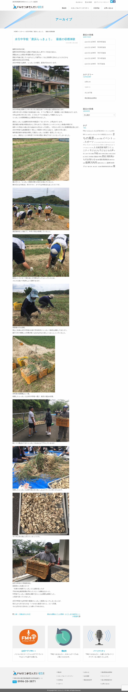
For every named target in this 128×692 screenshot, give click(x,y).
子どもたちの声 (106, 150)
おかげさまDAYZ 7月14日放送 (95, 58)
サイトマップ (105, 676)
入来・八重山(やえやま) (22, 614)
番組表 (64, 8)
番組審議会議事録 (91, 98)
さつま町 (88, 134)
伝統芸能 (99, 147)
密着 (99, 153)
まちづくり (109, 134)
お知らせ (80, 2)
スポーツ (89, 142)
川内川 (86, 156)
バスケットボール (104, 145)
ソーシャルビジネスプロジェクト (102, 142)
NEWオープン (104, 131)
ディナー (89, 145)
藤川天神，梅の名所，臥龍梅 (94, 166)
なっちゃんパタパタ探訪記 (98, 134)
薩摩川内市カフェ (102, 163)
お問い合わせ (108, 8)
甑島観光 (106, 159)
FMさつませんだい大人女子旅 (92, 131)
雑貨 (112, 166)
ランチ (111, 145)
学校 (96, 153)
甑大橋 (97, 159)
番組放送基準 (88, 680)
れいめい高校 (98, 138)
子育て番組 (91, 153)
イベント (108, 138)
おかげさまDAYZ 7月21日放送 (95, 53)
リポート (88, 87)
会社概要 (89, 2)
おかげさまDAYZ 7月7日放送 (95, 64)
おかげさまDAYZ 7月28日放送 (95, 47)
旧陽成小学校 (98, 156)
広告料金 (97, 8)
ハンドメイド (95, 145)
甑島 (101, 159)
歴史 (104, 156)
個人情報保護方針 (107, 680)
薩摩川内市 (91, 162)
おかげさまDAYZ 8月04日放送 (95, 42)
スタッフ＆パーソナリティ (80, 8)
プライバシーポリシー (102, 2)
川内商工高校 (104, 153)
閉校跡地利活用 (106, 166)
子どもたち (94, 150)
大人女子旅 (88, 93)
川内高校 (90, 156)
